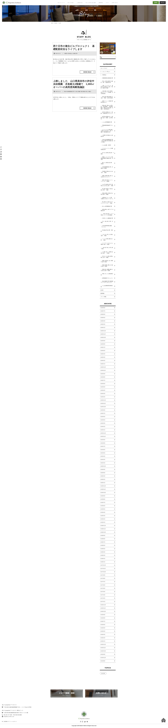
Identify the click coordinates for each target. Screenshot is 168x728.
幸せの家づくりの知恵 (110, 5)
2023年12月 (103, 400)
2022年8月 (102, 443)
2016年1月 (102, 641)
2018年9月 (102, 535)
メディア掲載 (60, 12)
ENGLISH (162, 2)
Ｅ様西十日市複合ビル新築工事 (107, 136)
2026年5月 (102, 317)
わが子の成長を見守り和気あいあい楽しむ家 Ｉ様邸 (107, 185)
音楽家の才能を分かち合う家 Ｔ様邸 (107, 172)
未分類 (101, 290)
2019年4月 (102, 512)
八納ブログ (108, 8)
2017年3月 (102, 594)
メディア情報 (103, 296)
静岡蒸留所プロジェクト (107, 278)
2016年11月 (103, 608)
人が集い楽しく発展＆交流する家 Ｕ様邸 (107, 252)
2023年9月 (102, 410)
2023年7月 (102, 413)
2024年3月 (102, 393)
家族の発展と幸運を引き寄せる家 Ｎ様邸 (107, 194)
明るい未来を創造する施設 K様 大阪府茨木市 (107, 82)
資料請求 (155, 2)
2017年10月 (103, 571)
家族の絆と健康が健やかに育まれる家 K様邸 (107, 270)
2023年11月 (103, 403)
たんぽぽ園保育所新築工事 (107, 286)
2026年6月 (102, 314)
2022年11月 (103, 436)
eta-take (103, 673)
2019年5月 (102, 509)
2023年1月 (102, 429)
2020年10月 (103, 466)
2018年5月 (102, 548)
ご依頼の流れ (80, 2)
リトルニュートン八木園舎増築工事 (107, 149)
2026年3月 (102, 324)
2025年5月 (102, 350)
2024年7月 (102, 380)
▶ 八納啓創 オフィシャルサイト (9, 721)
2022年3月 (102, 459)
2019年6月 (102, 505)
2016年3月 (102, 634)
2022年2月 (102, 462)
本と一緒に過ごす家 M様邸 (107, 222)
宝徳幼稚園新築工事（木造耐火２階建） (107, 167)
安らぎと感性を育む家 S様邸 (107, 153)
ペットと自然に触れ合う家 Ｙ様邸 (107, 239)
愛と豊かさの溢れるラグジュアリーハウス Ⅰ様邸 (107, 202)
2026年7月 (102, 311)
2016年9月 (102, 614)
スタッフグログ (109, 11)
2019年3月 (102, 515)
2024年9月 (102, 373)
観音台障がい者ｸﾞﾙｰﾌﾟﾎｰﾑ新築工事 (107, 210)
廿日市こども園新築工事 (107, 218)
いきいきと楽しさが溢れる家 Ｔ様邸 (107, 235)
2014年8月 (102, 660)
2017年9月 (102, 575)
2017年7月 (102, 581)
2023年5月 (102, 419)
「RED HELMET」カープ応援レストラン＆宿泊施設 (107, 214)
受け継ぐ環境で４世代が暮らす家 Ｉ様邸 (107, 189)
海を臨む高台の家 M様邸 (107, 231)
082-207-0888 (9, 714)
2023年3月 (102, 423)
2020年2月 (102, 479)
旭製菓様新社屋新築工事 (107, 78)
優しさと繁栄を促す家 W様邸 (107, 163)
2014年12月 (103, 657)
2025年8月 (102, 344)
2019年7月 (102, 502)
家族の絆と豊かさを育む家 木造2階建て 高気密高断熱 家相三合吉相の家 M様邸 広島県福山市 (107, 107)
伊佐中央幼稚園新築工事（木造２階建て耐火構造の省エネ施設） (107, 140)
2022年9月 (102, 439)
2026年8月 (102, 307)
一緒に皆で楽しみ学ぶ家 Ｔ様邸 (107, 248)
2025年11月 (103, 334)
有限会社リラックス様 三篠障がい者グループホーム (107, 198)
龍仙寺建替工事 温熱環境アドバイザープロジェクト (107, 282)
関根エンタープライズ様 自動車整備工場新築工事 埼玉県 (107, 158)
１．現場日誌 (103, 74)
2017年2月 (102, 598)
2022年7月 (102, 446)
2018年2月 (102, 558)
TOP (52, 23)
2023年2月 (102, 426)
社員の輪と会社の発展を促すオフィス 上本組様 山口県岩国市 (107, 92)
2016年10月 (103, 611)
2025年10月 (103, 337)
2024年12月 (103, 367)
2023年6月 (102, 416)
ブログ (107, 2)
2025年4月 (102, 353)
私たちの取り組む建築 (91, 2)
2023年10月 (103, 406)
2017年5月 (102, 588)
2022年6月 (102, 449)
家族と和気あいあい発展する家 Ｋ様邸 (107, 261)
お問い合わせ (115, 2)
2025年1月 (102, 363)
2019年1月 (102, 522)
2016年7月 (102, 621)
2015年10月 (103, 651)
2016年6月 (102, 624)
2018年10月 (103, 532)
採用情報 (102, 293)
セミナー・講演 (60, 9)
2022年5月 (102, 452)
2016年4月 (102, 631)
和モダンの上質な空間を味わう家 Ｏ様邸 (107, 257)
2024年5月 (102, 386)
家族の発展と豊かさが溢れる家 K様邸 (107, 265)
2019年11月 (103, 489)
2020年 (55, 23)
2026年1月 (102, 327)
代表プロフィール (61, 7)
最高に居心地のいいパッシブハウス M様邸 (107, 181)
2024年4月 (102, 390)
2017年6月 (102, 585)
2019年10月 (103, 492)
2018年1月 (102, 561)
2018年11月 (103, 528)
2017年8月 (102, 578)
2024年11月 (103, 370)
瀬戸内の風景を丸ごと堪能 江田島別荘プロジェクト (107, 113)
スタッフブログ (103, 68)
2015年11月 (103, 647)
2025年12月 (103, 330)
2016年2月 (102, 637)
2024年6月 (102, 383)
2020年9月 (102, 469)
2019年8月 (102, 499)
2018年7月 (102, 542)
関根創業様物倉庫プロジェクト (107, 126)
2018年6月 (102, 545)
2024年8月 (102, 377)
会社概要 (59, 15)
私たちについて (61, 2)
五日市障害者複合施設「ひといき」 (106, 226)
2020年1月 (102, 482)
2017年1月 (102, 601)
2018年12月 (103, 525)
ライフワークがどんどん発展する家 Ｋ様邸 (107, 244)
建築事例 (101, 2)
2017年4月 (102, 591)
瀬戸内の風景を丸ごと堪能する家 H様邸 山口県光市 (107, 117)
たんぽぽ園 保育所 (106, 145)
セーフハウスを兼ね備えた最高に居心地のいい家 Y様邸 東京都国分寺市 (107, 131)
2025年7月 (102, 347)
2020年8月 (102, 472)
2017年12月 (103, 565)
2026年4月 (102, 320)
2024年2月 (102, 396)
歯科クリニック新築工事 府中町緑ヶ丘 (107, 102)
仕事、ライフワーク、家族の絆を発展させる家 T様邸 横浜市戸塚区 (107, 86)
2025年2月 (102, 360)
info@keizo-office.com (9, 716)
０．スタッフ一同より (105, 71)
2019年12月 (103, 485)
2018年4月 (102, 552)
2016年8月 (102, 617)
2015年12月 (103, 644)
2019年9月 (102, 495)
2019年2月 (102, 518)
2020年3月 (102, 476)
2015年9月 (102, 654)
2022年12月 (103, 433)
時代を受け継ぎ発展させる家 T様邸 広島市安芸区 (107, 97)
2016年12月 (103, 604)
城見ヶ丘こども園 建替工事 (107, 274)
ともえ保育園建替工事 (107, 122)
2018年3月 (102, 555)
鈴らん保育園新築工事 (107, 206)
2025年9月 (102, 340)
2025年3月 (102, 357)
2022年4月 (102, 456)
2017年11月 (103, 568)
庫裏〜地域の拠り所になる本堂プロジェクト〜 (107, 176)
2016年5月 (102, 627)
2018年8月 (102, 538)
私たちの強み (71, 2)
